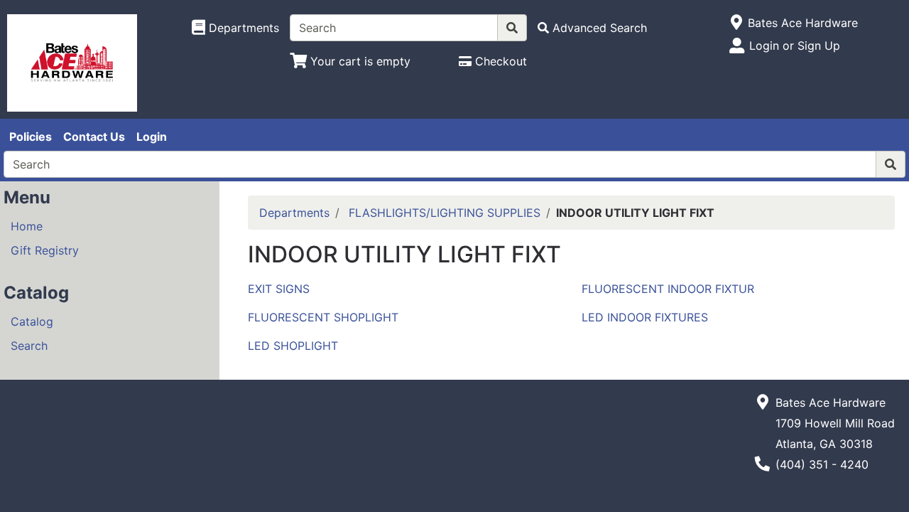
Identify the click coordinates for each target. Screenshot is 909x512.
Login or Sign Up (794, 45)
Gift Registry (45, 250)
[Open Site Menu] (736, 23)
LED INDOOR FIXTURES (645, 317)
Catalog (32, 321)
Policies (30, 136)
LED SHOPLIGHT (293, 345)
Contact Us (94, 136)
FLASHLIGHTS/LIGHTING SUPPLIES (444, 213)
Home (27, 226)
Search (29, 345)
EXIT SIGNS (279, 289)
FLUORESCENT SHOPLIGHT (323, 317)
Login (151, 136)
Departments (294, 213)
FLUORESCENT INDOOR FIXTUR (668, 289)
